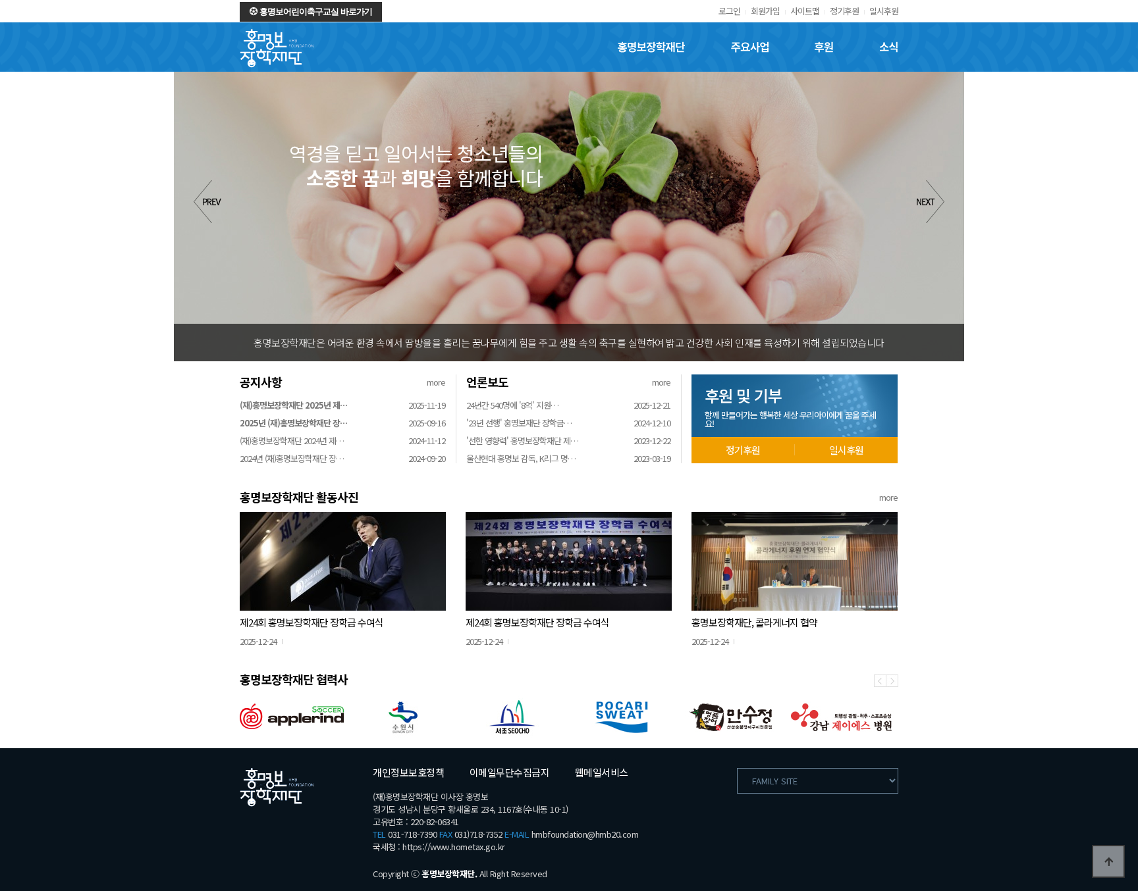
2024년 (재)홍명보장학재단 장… (292, 458)
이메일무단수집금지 (510, 772)
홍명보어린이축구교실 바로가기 (314, 11)
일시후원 (883, 11)
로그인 (729, 11)
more (436, 382)
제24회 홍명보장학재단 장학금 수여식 (311, 622)
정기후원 (844, 11)
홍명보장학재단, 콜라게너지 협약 (754, 622)
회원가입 (765, 11)
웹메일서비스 (601, 772)
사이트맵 (804, 11)
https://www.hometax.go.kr (453, 846)
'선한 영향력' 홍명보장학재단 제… (522, 440)
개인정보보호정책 (408, 772)
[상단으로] (1108, 861)
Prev (207, 201)
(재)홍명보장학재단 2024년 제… (292, 440)
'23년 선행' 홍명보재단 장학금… (519, 423)
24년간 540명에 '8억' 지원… (512, 405)
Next (930, 201)
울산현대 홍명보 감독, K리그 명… (521, 458)
